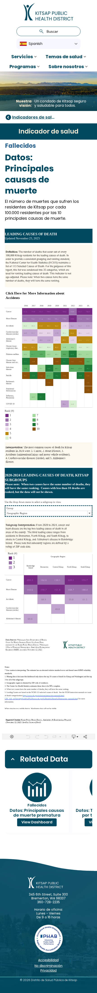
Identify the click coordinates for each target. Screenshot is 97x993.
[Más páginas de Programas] (38, 66)
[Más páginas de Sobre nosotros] (86, 66)
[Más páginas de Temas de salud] (85, 56)
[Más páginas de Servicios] (35, 56)
